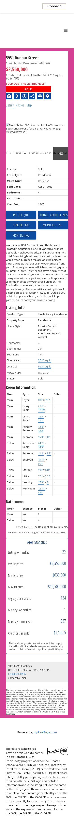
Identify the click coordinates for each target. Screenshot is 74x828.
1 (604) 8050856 (17, 674)
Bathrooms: (15, 501)
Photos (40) (21, 215)
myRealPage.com (45, 732)
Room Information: (21, 387)
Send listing (21, 225)
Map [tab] (29, 105)
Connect (54, 6)
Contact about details (53, 215)
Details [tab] (10, 105)
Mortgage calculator (53, 225)
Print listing (21, 235)
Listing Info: (15, 307)
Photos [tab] (20, 105)
